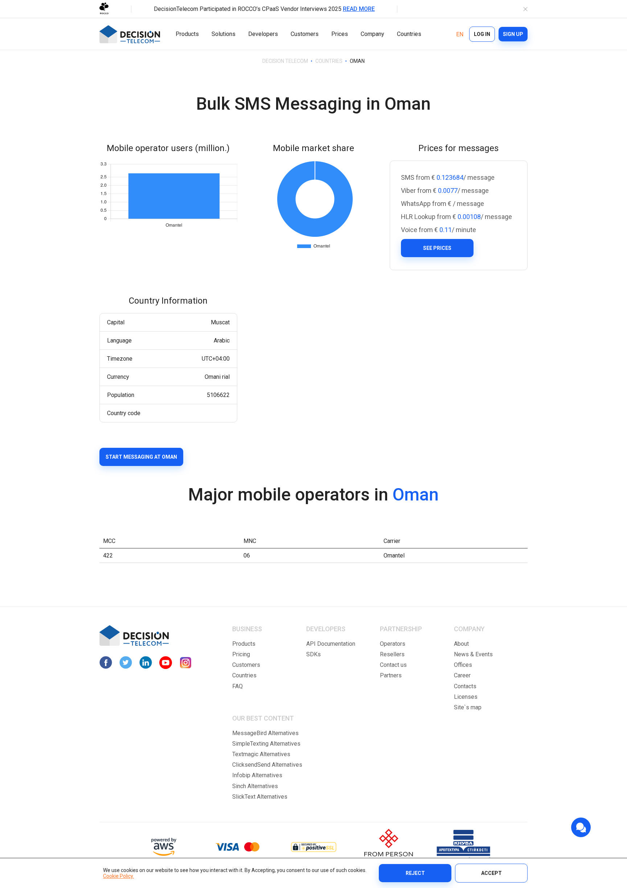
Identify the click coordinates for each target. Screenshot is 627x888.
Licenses (466, 696)
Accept (491, 873)
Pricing (241, 654)
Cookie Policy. (118, 876)
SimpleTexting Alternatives (266, 743)
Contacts (465, 686)
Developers (263, 34)
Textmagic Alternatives (261, 754)
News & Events (473, 654)
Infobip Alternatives (257, 775)
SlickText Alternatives (259, 796)
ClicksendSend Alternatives (267, 764)
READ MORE (359, 8)
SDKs (313, 654)
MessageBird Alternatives (265, 733)
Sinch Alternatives (255, 786)
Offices (463, 664)
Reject (415, 873)
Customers (305, 34)
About (461, 643)
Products (187, 34)
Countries (409, 34)
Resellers (392, 654)
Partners (391, 675)
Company (372, 34)
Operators (392, 643)
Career (462, 675)
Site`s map (467, 707)
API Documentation (330, 643)
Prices (339, 34)
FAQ (237, 686)
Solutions (223, 34)
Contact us (393, 664)
